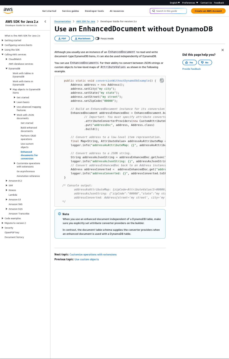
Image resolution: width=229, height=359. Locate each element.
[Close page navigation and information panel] (222, 50)
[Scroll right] (126, 11)
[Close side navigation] (45, 21)
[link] (118, 21)
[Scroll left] (40, 11)
